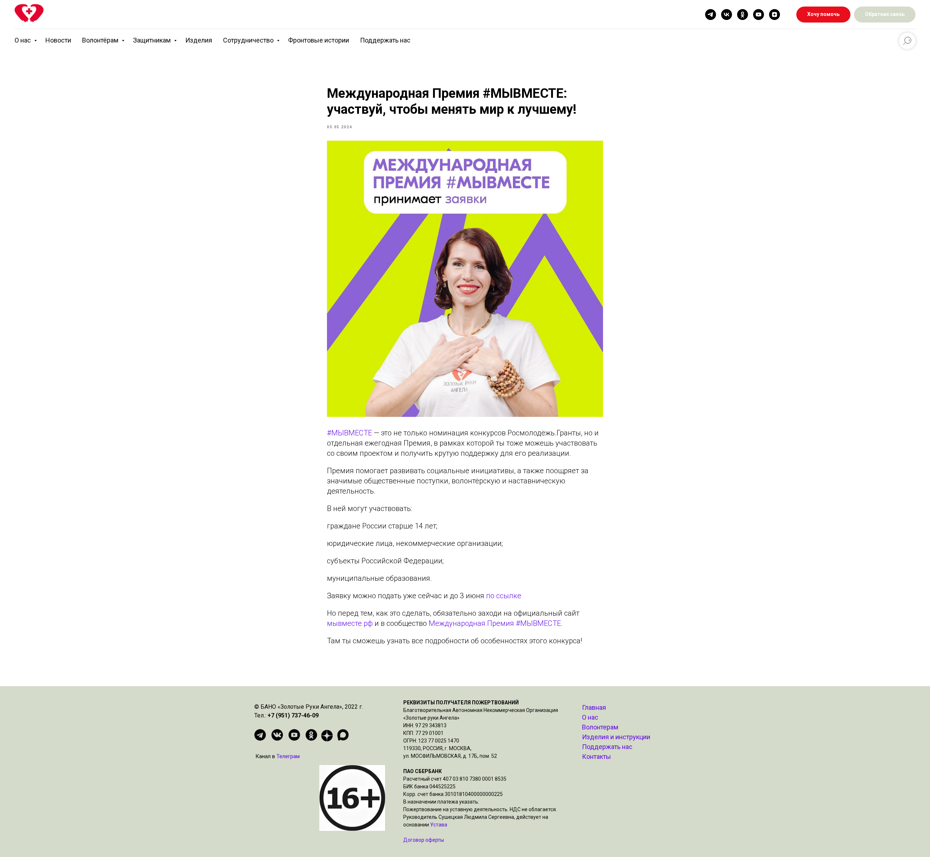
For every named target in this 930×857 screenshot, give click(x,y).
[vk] (726, 14)
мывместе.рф (350, 623)
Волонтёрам (101, 40)
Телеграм (288, 756)
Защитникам (152, 40)
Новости (58, 40)
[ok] (742, 14)
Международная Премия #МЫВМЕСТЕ (495, 623)
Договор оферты (423, 840)
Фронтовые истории (318, 40)
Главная (594, 707)
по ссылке (502, 595)
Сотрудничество (249, 40)
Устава (438, 825)
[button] (884, 15)
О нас (23, 40)
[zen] (774, 14)
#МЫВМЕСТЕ (349, 432)
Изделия (198, 40)
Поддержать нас (385, 40)
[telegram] (710, 14)
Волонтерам (600, 727)
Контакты (596, 756)
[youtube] (758, 14)
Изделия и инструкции (616, 737)
